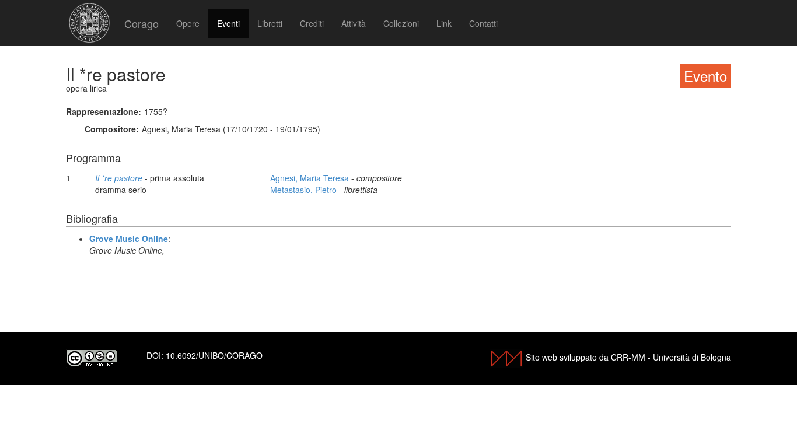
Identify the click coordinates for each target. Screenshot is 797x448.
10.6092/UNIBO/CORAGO (214, 355)
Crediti (312, 23)
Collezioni (401, 23)
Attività (353, 23)
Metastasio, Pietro (304, 189)
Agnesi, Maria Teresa (310, 178)
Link (444, 23)
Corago (141, 23)
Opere (188, 23)
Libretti (269, 23)
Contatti (483, 23)
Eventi (228, 23)
